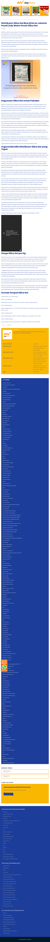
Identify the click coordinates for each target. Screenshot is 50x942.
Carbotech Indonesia (7, 431)
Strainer (4, 843)
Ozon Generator (6, 615)
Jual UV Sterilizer (6, 540)
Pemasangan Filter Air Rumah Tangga (10, 858)
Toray (4, 731)
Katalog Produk (6, 775)
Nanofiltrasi (5, 605)
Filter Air (4, 458)
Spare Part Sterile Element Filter (9, 888)
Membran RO (5, 571)
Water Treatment (6, 748)
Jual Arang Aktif (6, 502)
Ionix (3, 487)
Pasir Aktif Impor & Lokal (7, 822)
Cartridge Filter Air (6, 433)
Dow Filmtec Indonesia (7, 447)
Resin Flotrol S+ (6, 689)
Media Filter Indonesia (7, 569)
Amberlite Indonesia (7, 397)
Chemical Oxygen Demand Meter (9, 924)
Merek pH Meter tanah (7, 582)
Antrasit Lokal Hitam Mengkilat (9, 403)
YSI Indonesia (5, 754)
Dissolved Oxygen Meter (7, 915)
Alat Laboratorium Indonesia (9, 395)
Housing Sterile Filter (7, 903)
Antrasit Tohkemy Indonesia (9, 406)
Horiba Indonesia (6, 483)
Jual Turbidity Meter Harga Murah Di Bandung (12, 538)
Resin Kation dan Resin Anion (9, 695)
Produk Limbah (6, 680)
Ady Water (5, 387)
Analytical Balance (6, 399)
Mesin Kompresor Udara (8, 584)
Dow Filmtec (5, 445)
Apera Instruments (6, 408)
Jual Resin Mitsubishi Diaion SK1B (10, 531)
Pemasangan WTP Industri (8, 856)
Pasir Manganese (6, 638)
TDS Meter (5, 720)
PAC (3, 620)
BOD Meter (5, 422)
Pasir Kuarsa (5, 632)
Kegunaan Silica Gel (7, 546)
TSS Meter (5, 733)
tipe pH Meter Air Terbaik (8, 724)
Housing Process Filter (7, 901)
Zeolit (4, 756)
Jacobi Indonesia (6, 496)
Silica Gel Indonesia (7, 701)
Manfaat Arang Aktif (7, 565)
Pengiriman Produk (7, 655)
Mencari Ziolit (5, 576)
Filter (4, 456)
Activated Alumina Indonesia (9, 385)
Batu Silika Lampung (7, 416)
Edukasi (4, 452)
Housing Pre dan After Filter (8, 906)
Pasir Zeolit (5, 649)
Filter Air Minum (6, 460)
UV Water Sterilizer (7, 743)
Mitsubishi (5, 597)
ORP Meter (5, 613)
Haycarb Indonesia (7, 479)
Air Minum (5, 391)
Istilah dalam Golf (6, 494)
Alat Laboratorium (6, 393)
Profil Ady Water (6, 683)
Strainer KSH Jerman (7, 706)
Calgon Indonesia (6, 429)
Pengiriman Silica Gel (7, 657)
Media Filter (5, 567)
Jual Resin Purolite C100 (8, 536)
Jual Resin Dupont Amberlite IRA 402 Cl (11, 519)
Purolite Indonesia (6, 685)
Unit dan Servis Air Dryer (7, 876)
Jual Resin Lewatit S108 (8, 527)
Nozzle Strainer (6, 611)
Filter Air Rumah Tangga (8, 462)
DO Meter (5, 443)
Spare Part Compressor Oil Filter (9, 897)
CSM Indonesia (6, 439)
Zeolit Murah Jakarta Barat (8, 758)
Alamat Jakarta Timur (8, 352)
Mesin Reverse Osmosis (7, 838)
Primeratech (5, 676)
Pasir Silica (5, 641)
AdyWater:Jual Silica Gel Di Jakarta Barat (11, 389)
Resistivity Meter (6, 697)
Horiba (4, 481)
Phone (4, 371)
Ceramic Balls (5, 872)
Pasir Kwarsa (5, 636)
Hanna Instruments (7, 471)
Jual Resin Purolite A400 (8, 498)
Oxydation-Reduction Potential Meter (10, 930)
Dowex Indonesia (6, 450)
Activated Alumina (6, 382)
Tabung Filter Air (6, 710)
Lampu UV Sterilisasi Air (8, 550)
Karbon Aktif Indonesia (7, 544)
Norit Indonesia (6, 609)
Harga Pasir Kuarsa (7, 473)
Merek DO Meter (6, 578)
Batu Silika (5, 414)
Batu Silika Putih (6, 418)
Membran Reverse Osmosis (8, 836)
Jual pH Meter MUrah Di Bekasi (9, 510)
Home (2, 19)
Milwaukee (5, 594)
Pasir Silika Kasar (6, 647)
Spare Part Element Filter (7, 885)
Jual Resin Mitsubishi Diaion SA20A (10, 529)
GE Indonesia (5, 468)
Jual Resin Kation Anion (7, 521)
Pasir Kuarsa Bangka (7, 634)
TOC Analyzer (5, 729)
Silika (4, 703)
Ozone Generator (6, 617)
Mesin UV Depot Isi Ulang (8, 588)
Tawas (4, 718)
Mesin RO (5, 586)
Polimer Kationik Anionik (8, 674)
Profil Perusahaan (7, 771)
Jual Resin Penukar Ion (7, 534)
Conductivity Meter (6, 437)
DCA (3, 441)
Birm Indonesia (6, 420)
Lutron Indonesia (6, 563)
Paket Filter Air (6, 624)
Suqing (4, 708)
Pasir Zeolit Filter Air (7, 651)
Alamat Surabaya (7, 365)
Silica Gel (6, 19)
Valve (4, 845)
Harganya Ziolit (6, 477)
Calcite (4, 427)
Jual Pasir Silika (6, 508)
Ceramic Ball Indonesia (7, 435)
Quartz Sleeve (6, 687)
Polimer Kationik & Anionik (8, 854)
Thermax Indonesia (7, 722)
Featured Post (6, 454)
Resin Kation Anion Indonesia (9, 693)
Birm (4, 829)
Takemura (5, 712)
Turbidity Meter (6, 735)
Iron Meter (5, 926)
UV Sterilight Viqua (7, 737)
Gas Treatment (6, 464)
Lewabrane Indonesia (7, 557)
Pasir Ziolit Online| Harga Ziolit (9, 653)
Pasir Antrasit (5, 628)
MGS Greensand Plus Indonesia (9, 592)
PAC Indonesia (6, 622)
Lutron (4, 561)
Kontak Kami (8, 794)
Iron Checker (5, 492)
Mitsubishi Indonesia (7, 599)
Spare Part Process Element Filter (9, 890)
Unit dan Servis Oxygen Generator (9, 881)
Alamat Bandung (7, 346)
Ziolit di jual (5, 760)
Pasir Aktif (5, 626)
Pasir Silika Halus (6, 645)
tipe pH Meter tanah (7, 727)
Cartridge (5, 847)
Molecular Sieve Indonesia (8, 603)
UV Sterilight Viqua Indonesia (9, 739)
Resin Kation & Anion (7, 816)
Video (4, 745)
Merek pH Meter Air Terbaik (8, 580)
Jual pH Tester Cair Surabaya (9, 513)
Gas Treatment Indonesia (8, 466)
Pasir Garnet (5, 630)
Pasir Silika (5, 643)
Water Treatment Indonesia (8, 750)
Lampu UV (5, 548)
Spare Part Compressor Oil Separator (10, 899)
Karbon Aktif (5, 542)
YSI (3, 752)
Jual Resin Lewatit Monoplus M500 (10, 525)
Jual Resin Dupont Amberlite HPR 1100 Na (11, 515)
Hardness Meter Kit (6, 933)
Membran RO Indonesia (8, 573)
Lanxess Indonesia (6, 555)
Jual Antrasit (5, 500)
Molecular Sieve (6, 601)
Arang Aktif (5, 410)
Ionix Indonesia (6, 489)
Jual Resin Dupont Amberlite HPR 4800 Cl (11, 517)
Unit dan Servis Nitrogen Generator (9, 883)
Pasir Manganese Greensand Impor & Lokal (11, 820)
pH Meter (4, 912)
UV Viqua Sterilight (7, 741)
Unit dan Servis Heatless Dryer (8, 879)
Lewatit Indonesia (6, 559)
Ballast (4, 412)
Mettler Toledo (6, 590)
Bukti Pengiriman (6, 424)
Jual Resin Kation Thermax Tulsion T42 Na (11, 523)
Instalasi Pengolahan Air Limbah (9, 485)
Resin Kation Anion (7, 691)
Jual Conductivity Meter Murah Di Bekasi (11, 504)
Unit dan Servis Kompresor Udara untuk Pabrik (12, 874)
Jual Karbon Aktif (6, 506)
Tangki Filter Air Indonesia (8, 714)
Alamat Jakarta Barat (8, 358)
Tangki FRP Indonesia (7, 716)
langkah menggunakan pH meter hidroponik (12, 552)
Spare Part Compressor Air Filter (9, 894)
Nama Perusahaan (7, 343)
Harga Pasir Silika (6, 475)
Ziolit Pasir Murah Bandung (8, 762)
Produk (4, 678)
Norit (4, 607)
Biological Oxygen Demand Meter (9, 921)
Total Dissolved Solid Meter (8, 917)
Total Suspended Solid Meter (8, 919)
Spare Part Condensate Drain (8, 892)
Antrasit (4, 401)
